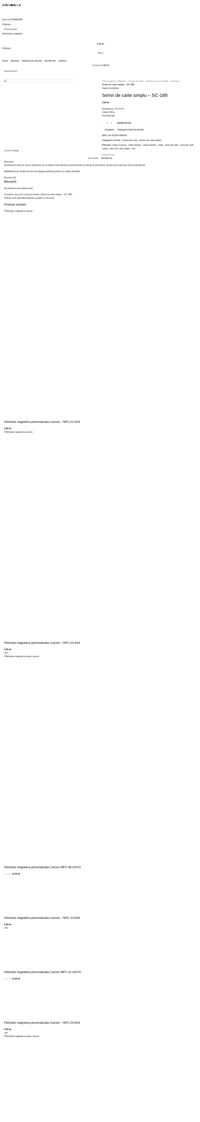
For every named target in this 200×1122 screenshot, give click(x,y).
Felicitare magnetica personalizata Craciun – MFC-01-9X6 (42, 421)
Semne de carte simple (157, 81)
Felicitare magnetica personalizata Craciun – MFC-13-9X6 (42, 917)
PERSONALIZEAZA (7, 416)
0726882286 (16, 19)
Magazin (122, 81)
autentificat (22, 198)
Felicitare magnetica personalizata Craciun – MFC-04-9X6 (42, 1022)
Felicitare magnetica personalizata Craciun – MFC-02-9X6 (42, 642)
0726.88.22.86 (30, 2)
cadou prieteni (149, 145)
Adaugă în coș (124, 123)
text (133, 148)
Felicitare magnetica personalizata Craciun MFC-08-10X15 (42, 867)
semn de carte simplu (120, 148)
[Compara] (14, 416)
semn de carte (171, 145)
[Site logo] (6, 24)
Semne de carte (136, 81)
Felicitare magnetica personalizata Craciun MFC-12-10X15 (42, 972)
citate (160, 145)
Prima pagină (109, 81)
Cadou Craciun (119, 145)
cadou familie (134, 145)
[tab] (93, 158)
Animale (175, 81)
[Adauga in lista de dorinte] (22, 416)
